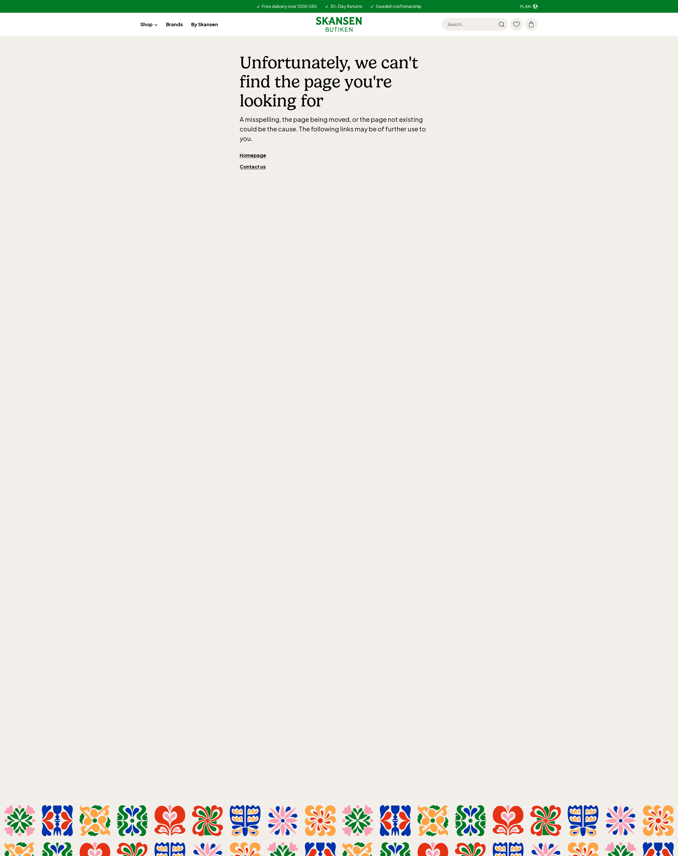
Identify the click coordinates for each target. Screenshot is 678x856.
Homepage (253, 155)
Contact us (253, 166)
